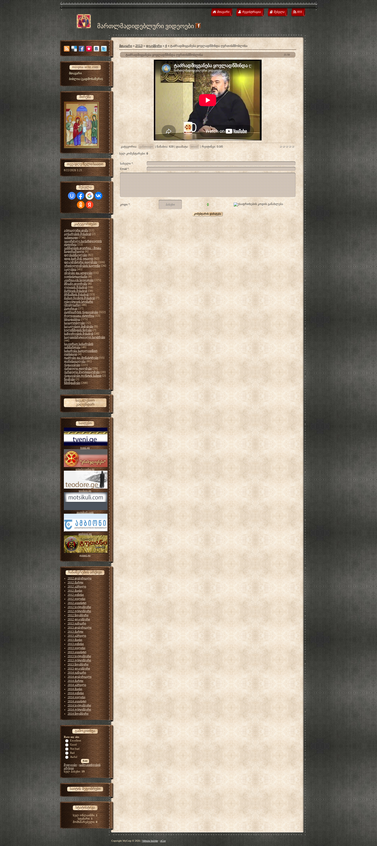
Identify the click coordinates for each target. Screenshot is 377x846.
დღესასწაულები (75, 254)
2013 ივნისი (76, 643)
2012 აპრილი (77, 586)
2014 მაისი (75, 688)
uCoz (163, 840)
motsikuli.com (85, 512)
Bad (72, 752)
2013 (139, 46)
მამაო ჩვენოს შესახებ (79, 298)
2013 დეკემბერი (79, 668)
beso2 (194, 146)
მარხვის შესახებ (75, 290)
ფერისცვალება (75, 361)
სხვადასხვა (72, 319)
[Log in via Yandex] (89, 205)
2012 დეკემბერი (79, 619)
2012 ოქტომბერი (79, 611)
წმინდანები (72, 382)
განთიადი (71, 237)
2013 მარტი (75, 631)
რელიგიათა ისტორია (79, 315)
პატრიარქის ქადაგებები (81, 312)
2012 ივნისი (76, 594)
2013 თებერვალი (80, 627)
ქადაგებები (72, 364)
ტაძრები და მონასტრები (81, 357)
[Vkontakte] (96, 48)
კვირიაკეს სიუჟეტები (79, 280)
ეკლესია (70, 269)
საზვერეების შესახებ (78, 333)
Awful (73, 756)
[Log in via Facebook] (80, 196)
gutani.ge (85, 555)
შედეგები (70, 764)
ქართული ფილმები (78, 368)
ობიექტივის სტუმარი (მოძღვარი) (78, 303)
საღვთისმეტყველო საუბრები (84, 337)
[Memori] (89, 48)
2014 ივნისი (76, 693)
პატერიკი (70, 308)
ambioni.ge (85, 533)
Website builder (150, 840)
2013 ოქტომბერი (79, 660)
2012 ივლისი (76, 598)
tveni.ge (85, 447)
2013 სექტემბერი (79, 656)
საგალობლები (74, 322)
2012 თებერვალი (80, 578)
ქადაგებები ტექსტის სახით (83, 375)
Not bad (75, 748)
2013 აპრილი (77, 635)
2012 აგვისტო (77, 602)
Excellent (75, 740)
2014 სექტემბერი (79, 705)
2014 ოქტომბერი (79, 709)
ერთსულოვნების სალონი (82, 265)
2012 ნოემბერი (78, 615)
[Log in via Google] (89, 196)
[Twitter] (104, 48)
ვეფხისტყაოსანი (75, 276)
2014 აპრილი (77, 684)
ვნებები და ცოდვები (78, 272)
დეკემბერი (154, 46)
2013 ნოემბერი (78, 664)
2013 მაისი (75, 639)
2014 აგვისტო (77, 701)
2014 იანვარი (77, 672)
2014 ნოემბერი (78, 713)
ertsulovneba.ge (85, 469)
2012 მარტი (75, 582)
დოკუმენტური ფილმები (80, 262)
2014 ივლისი (76, 697)
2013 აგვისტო (77, 652)
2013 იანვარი (77, 623)
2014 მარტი (75, 680)
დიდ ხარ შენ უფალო (78, 258)
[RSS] (67, 48)
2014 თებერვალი (80, 676)
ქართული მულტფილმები (82, 372)
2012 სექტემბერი (79, 606)
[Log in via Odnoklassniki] (81, 205)
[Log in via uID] (72, 196)
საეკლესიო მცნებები (78, 326)
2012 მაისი (75, 590)
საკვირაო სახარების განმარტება (78, 345)
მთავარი (125, 46)
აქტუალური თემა (76, 230)
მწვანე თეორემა (75, 283)
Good (73, 744)
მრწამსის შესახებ (76, 294)
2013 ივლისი (76, 647)
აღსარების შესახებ (77, 233)
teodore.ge (85, 490)
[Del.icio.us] (74, 48)
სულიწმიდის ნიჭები (78, 330)
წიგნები (69, 379)
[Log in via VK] (98, 196)
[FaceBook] (81, 48)
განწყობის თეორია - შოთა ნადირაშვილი (82, 249)
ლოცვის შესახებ (75, 287)
